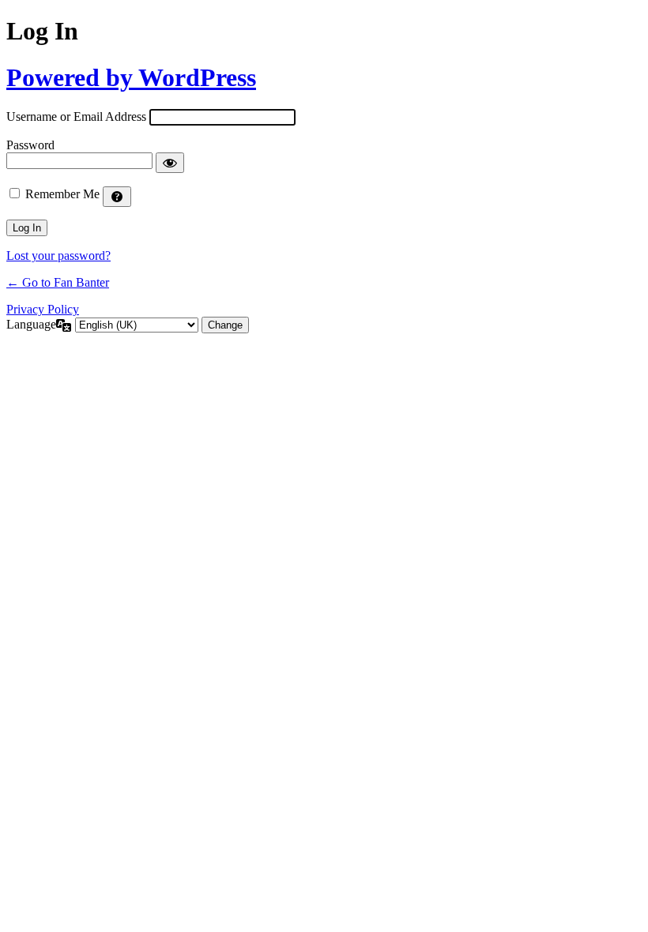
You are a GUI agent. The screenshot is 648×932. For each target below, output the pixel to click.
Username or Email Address (76, 116)
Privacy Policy (42, 309)
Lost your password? (58, 255)
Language (31, 324)
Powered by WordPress (131, 77)
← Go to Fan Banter (57, 282)
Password (30, 145)
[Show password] (170, 162)
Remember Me (62, 194)
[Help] (117, 196)
